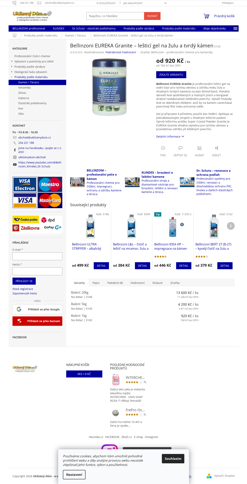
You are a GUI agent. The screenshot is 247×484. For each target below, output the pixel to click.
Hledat (152, 16)
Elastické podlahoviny (32, 103)
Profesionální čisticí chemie (32, 56)
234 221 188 (26, 143)
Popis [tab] (96, 283)
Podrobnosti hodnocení (121, 52)
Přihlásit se (24, 281)
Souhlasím (173, 458)
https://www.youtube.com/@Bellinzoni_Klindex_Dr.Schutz (39, 164)
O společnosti (106, 3)
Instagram (151, 437)
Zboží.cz (126, 437)
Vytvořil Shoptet (224, 476)
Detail (101, 265)
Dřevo (22, 93)
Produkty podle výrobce (29, 66)
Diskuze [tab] (157, 283)
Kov (20, 108)
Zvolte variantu (171, 74)
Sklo (21, 113)
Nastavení (74, 474)
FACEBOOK (112, 437)
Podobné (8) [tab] (115, 283)
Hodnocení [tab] (138, 283)
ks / (84, 374)
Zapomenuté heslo (24, 293)
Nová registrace (22, 289)
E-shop (138, 437)
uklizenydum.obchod (32, 157)
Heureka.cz (96, 437)
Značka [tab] (175, 283)
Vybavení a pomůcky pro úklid (34, 61)
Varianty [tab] (79, 283)
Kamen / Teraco (28, 82)
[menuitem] (29, 28)
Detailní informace (168, 136)
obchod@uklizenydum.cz (34, 137)
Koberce (23, 98)
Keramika (24, 87)
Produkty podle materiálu (31, 77)
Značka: (176, 52)
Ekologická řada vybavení (30, 72)
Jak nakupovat (133, 3)
